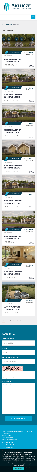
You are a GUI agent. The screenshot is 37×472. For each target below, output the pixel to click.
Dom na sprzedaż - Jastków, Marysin (18, 299)
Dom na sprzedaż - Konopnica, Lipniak (18, 51)
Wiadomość (7, 381)
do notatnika (30, 66)
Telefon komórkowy (10, 357)
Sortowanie (8, 30)
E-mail (4, 348)
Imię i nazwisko (8, 339)
